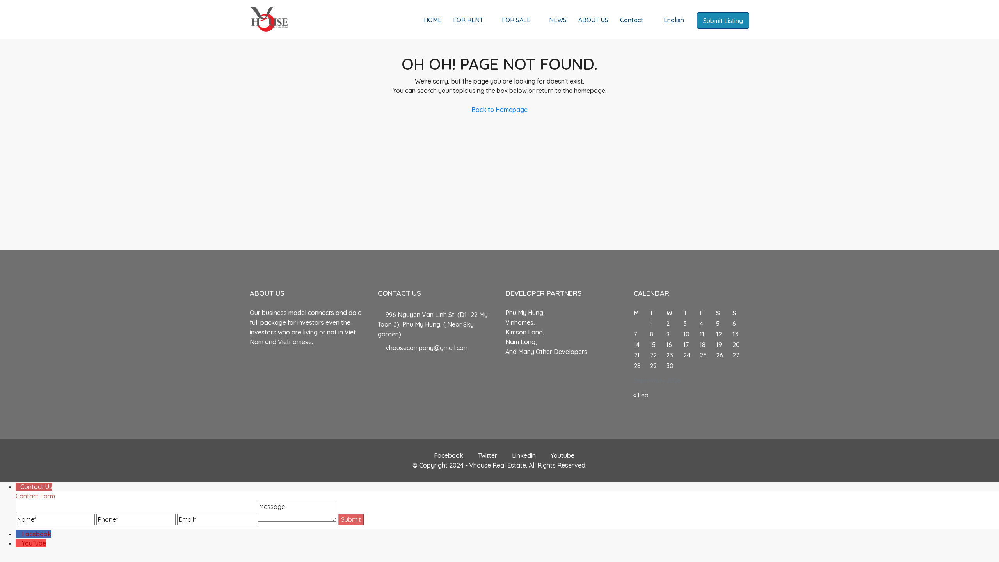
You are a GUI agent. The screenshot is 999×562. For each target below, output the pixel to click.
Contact (631, 20)
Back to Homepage (499, 110)
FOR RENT (468, 20)
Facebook (448, 455)
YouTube (34, 543)
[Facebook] (19, 534)
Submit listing (723, 21)
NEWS (558, 20)
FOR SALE (516, 20)
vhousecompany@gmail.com (427, 348)
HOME (432, 20)
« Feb (641, 395)
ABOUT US (593, 20)
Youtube (561, 455)
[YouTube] (19, 543)
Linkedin (523, 455)
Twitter (487, 455)
